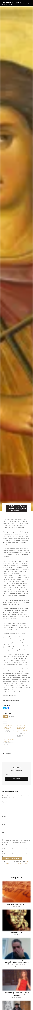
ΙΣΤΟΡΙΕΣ (16, 514)
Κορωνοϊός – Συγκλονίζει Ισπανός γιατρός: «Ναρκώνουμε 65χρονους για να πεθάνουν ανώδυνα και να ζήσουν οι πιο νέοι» (16, 962)
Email (4, 824)
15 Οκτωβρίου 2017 (7, 753)
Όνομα (4, 816)
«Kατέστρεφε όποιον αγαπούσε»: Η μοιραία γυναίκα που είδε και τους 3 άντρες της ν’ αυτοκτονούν (16, 994)
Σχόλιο (4, 802)
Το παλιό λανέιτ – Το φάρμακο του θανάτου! (9, 727)
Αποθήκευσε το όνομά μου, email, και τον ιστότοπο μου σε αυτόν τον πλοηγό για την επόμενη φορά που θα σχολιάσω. (16, 842)
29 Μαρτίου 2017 (16, 934)
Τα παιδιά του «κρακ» (16, 932)
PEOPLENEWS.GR (14, 2)
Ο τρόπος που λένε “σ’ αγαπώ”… (16, 904)
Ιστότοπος (4, 832)
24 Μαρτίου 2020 (16, 966)
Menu (29, 3)
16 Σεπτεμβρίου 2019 (16, 997)
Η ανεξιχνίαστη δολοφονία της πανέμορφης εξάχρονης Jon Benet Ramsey (22, 729)
